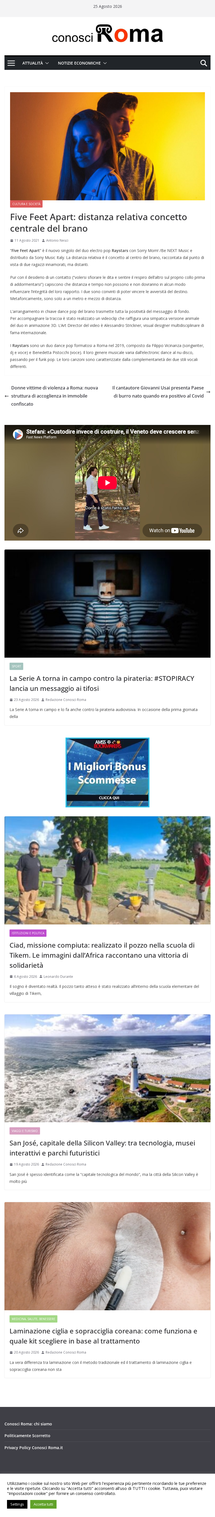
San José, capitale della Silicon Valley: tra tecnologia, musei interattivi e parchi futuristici (102, 1147)
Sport (16, 666)
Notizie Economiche (79, 63)
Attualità (32, 63)
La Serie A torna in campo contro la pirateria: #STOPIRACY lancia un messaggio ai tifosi (102, 683)
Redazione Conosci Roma (66, 699)
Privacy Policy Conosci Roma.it (33, 1447)
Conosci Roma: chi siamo (28, 1423)
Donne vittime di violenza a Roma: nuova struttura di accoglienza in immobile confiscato (54, 396)
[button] (46, 63)
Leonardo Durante (58, 976)
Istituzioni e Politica (28, 933)
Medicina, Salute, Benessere (33, 1319)
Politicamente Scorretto (27, 1435)
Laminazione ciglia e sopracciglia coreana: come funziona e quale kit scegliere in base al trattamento (103, 1335)
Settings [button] (17, 1504)
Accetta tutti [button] (43, 1504)
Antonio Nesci (57, 240)
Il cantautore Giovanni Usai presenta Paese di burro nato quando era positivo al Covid (158, 392)
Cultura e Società (26, 204)
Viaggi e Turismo (25, 1131)
